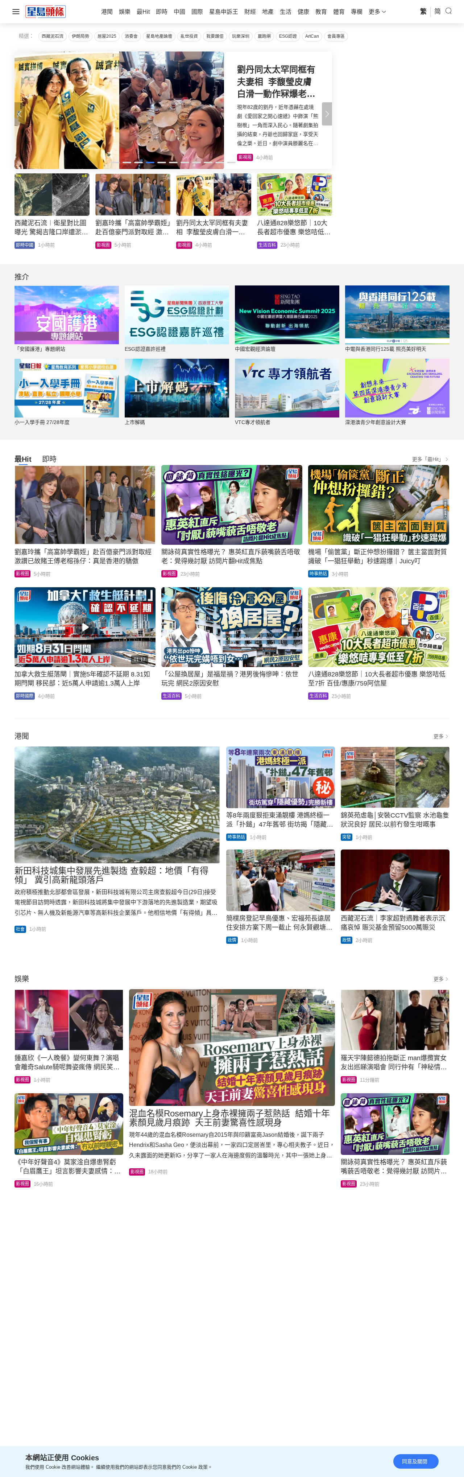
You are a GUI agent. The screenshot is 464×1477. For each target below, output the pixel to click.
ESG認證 (288, 36)
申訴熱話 (267, 245)
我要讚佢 (215, 36)
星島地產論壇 (159, 36)
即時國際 (105, 245)
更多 (439, 736)
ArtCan (312, 36)
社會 (20, 929)
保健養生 (186, 245)
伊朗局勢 (80, 36)
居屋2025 (107, 36)
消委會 (131, 36)
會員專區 (336, 36)
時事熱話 (318, 574)
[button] (327, 114)
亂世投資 (189, 36)
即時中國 (24, 245)
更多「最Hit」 (428, 459)
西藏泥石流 (52, 36)
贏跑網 (264, 36)
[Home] (46, 11)
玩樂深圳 (240, 36)
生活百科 (171, 696)
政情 (232, 940)
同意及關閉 (414, 1461)
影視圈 (22, 574)
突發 (346, 837)
